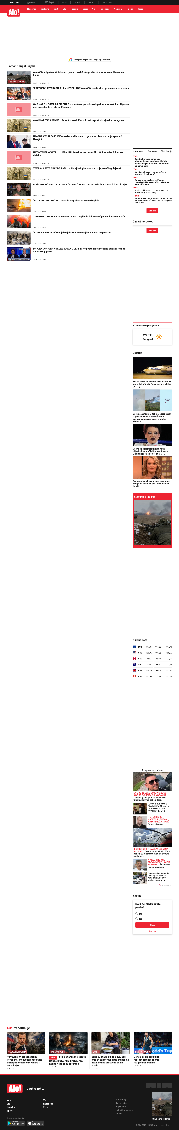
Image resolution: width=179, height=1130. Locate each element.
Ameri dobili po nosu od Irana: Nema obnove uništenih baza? (150, 173)
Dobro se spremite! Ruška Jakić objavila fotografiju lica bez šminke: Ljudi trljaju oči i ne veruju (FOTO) (151, 451)
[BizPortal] (31, 2)
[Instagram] (153, 1085)
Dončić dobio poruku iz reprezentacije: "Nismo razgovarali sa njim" (151, 191)
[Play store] (16, 1123)
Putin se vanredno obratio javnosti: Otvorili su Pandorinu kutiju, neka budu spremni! (67, 1060)
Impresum (121, 1106)
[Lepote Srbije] (49, 2)
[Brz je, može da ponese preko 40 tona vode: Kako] (152, 368)
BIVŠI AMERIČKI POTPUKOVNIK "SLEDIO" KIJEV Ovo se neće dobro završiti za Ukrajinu (80, 184)
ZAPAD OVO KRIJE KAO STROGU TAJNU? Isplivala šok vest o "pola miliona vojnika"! (79, 216)
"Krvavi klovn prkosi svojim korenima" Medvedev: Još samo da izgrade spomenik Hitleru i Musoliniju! (24, 1061)
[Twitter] (169, 1085)
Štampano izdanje (144, 496)
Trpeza (129, 9)
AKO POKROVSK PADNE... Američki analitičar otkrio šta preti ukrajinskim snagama (78, 120)
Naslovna (44, 9)
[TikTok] (159, 1085)
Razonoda (104, 9)
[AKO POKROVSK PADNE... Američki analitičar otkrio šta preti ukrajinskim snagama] (19, 125)
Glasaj (152, 925)
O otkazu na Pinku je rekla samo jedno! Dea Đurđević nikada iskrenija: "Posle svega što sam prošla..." (153, 200)
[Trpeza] (77, 2)
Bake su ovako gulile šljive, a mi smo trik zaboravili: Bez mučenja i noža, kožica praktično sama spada (110, 1061)
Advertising (121, 1103)
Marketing (121, 1099)
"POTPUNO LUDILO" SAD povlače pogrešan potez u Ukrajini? (66, 200)
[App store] (35, 1123)
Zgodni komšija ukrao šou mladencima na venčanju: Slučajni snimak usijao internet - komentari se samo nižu (152, 162)
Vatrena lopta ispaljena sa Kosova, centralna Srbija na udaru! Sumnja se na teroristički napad (152, 182)
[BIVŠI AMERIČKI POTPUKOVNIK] (19, 189)
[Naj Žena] (64, 2)
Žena (45, 1107)
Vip (93, 9)
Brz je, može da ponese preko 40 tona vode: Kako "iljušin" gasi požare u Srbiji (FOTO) (152, 384)
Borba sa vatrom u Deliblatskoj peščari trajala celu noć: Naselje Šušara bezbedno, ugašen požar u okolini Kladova (152, 418)
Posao (119, 1113)
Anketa (137, 896)
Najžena (118, 9)
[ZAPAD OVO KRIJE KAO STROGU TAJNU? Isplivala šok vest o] (19, 221)
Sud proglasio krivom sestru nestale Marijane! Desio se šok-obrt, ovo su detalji (151, 483)
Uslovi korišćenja (124, 1110)
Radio (140, 9)
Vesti (56, 9)
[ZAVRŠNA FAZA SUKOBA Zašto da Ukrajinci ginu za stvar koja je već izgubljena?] (19, 173)
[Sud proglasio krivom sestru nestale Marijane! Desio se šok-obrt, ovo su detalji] (152, 467)
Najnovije (31, 9)
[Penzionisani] (108, 2)
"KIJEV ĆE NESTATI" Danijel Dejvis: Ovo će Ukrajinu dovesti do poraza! (72, 232)
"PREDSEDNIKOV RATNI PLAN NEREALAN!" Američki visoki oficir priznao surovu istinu (81, 88)
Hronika (74, 9)
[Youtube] (164, 1085)
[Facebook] (148, 1085)
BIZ (64, 9)
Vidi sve (152, 211)
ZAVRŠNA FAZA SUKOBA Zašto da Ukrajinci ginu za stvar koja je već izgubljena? (77, 168)
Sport (85, 9)
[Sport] (92, 2)
